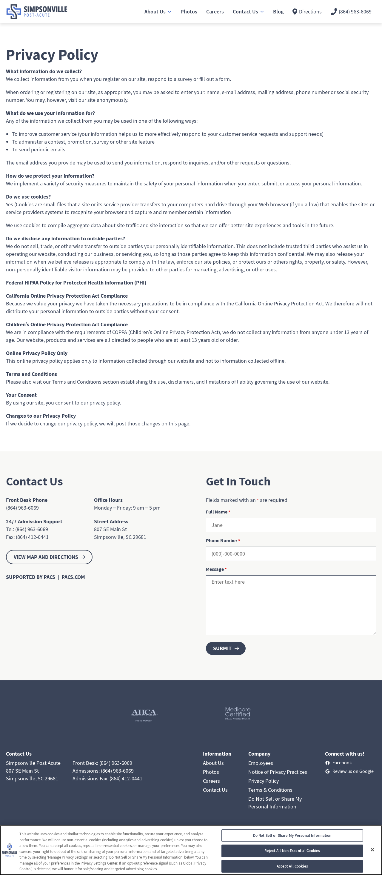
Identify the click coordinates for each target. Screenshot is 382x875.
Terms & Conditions (270, 789)
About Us (213, 762)
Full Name (218, 512)
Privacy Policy (263, 780)
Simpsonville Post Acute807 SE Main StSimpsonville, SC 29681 (33, 770)
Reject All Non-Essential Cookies (292, 850)
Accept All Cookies (292, 866)
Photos (211, 771)
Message (216, 569)
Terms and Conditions (76, 381)
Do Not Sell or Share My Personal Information (292, 835)
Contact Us (215, 789)
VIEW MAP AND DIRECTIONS (46, 556)
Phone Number (223, 540)
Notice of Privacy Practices (277, 771)
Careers (211, 780)
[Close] (372, 849)
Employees (260, 762)
